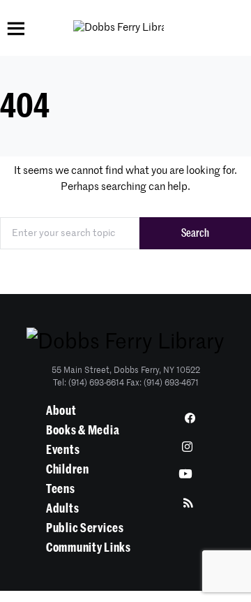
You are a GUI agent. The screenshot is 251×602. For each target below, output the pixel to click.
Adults (62, 508)
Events (62, 449)
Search (195, 233)
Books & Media (82, 430)
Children (67, 469)
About (61, 410)
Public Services (85, 528)
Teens (60, 489)
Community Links (88, 547)
